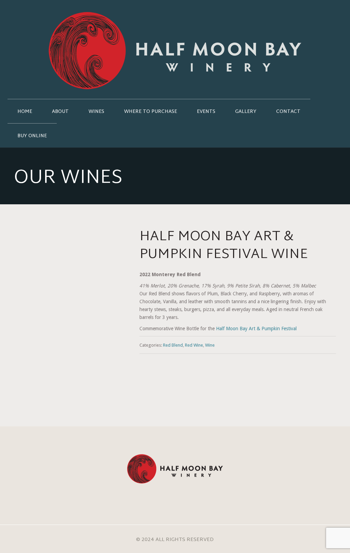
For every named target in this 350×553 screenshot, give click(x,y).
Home (24, 111)
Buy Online (32, 136)
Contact (288, 111)
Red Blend (173, 345)
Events (206, 111)
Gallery (245, 111)
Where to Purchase (150, 111)
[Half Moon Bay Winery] (175, 49)
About (60, 111)
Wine (210, 345)
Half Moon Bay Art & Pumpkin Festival (256, 328)
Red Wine (194, 345)
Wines (96, 111)
